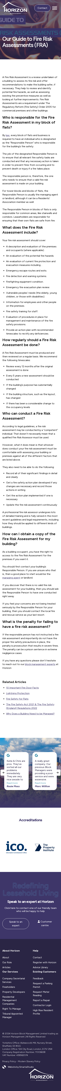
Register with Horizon (44, 962)
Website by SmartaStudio (21, 1067)
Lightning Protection (18, 693)
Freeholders (8, 987)
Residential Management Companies (9, 1000)
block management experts (40, 664)
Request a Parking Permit (42, 985)
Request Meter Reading (41, 994)
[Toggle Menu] (54, 8)
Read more (12, 783)
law (8, 135)
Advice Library (40, 967)
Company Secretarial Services (13, 980)
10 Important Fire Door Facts (22, 687)
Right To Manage (11, 1008)
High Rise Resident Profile (43, 1012)
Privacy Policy (9, 1061)
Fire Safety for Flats (17, 698)
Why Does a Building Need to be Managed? (30, 713)
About (5, 957)
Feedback (38, 978)
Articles (6, 967)
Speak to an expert (15, 923)
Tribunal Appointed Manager (12, 1015)
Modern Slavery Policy (29, 1061)
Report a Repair (41, 1000)
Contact (42, 7)
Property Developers (13, 992)
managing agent (11, 577)
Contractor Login (42, 1005)
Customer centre (46, 923)
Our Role (7, 962)
